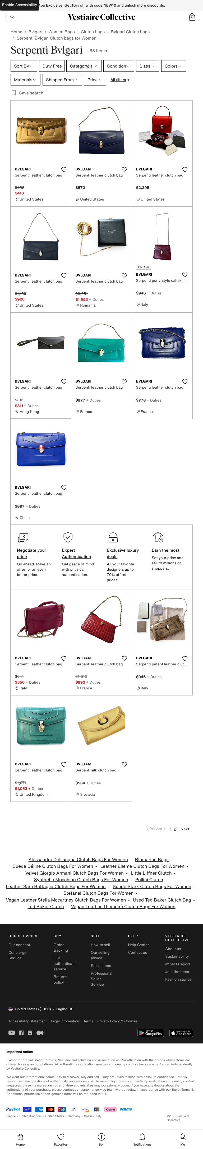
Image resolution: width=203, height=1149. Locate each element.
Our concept (19, 945)
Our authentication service (66, 963)
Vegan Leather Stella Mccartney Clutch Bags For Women (66, 900)
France (11, 1116)
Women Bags (61, 31)
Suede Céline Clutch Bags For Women (53, 866)
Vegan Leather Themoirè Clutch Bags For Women (123, 906)
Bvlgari (35, 31)
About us (173, 949)
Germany (74, 1116)
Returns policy (60, 979)
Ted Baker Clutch (45, 906)
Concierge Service (17, 955)
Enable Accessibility (19, 5)
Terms (88, 1021)
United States (54, 1116)
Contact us (137, 952)
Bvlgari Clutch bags (130, 31)
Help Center (138, 945)
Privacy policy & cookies (117, 1021)
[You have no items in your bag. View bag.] (192, 17)
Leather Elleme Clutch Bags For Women (142, 866)
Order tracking (61, 947)
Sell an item (101, 966)
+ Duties (96, 299)
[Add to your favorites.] (64, 169)
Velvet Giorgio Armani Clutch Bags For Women (74, 873)
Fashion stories (178, 979)
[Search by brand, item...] (10, 17)
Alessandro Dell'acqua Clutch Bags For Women (78, 859)
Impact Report (177, 964)
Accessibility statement (27, 1021)
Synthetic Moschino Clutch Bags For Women (81, 879)
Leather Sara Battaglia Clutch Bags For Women (56, 886)
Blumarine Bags (152, 859)
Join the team (177, 972)
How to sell (100, 945)
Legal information (65, 1021)
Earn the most (165, 550)
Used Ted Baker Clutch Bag (162, 900)
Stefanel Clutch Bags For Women (98, 893)
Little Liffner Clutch (151, 873)
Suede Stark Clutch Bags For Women (152, 886)
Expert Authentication (76, 553)
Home (16, 31)
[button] (192, 17)
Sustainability (177, 956)
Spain (88, 1116)
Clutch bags (93, 31)
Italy (99, 1116)
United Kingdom (31, 1116)
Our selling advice (100, 955)
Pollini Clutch (149, 879)
